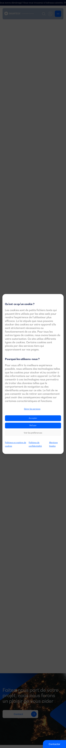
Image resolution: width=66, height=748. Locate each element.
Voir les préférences (33, 433)
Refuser (33, 425)
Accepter (33, 418)
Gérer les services (32, 409)
